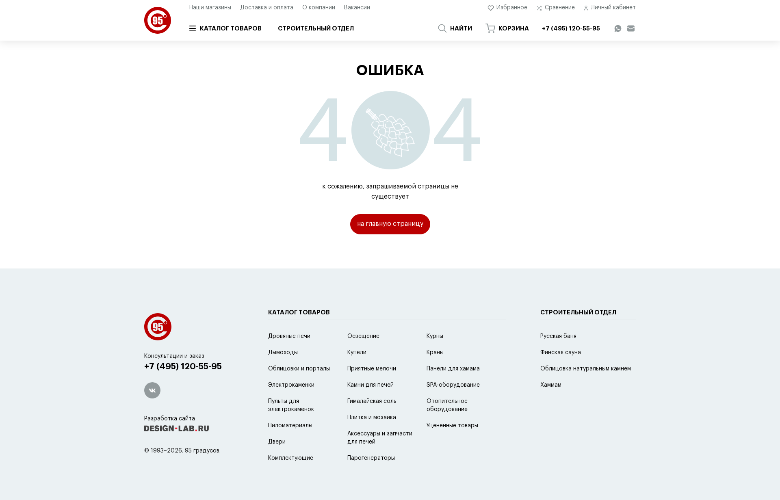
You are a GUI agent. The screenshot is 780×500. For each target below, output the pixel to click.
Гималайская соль (371, 401)
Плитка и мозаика (371, 417)
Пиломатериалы (290, 426)
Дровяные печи (289, 336)
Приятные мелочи (371, 369)
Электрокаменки (291, 385)
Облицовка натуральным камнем (585, 369)
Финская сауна (560, 352)
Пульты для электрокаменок (291, 405)
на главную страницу (390, 224)
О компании (318, 8)
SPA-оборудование (453, 385)
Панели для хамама (453, 369)
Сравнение (560, 8)
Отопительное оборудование (447, 405)
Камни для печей (370, 385)
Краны (435, 352)
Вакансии (357, 8)
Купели (356, 352)
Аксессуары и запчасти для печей (379, 438)
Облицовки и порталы (299, 369)
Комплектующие (290, 458)
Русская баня (558, 336)
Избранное (511, 8)
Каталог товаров (231, 29)
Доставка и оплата (266, 8)
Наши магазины (210, 8)
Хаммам (550, 385)
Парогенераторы (371, 458)
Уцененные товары (452, 426)
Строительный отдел (316, 29)
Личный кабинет (613, 8)
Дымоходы (283, 352)
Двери (277, 442)
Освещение (363, 336)
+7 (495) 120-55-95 (183, 366)
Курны (435, 336)
